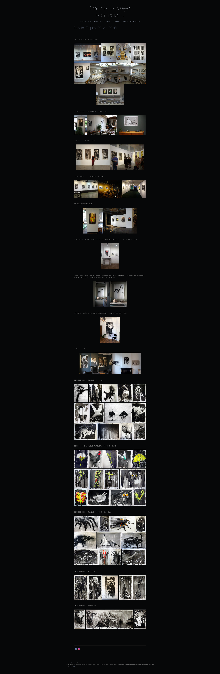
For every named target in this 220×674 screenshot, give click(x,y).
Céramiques (117, 21)
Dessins (81, 21)
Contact (132, 21)
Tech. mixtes (88, 21)
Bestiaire (108, 21)
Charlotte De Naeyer (110, 8)
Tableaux (101, 21)
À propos (137, 21)
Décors (96, 21)
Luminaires (125, 21)
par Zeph (72, 666)
